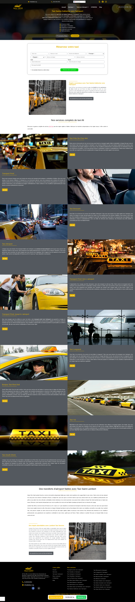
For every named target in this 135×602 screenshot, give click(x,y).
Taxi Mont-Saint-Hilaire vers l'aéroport (77, 580)
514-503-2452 (68, 597)
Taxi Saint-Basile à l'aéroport (74, 582)
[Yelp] (99, 2)
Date (32, 59)
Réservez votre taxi (55, 597)
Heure (69, 59)
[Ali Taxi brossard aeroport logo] (18, 7)
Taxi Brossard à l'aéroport (100, 570)
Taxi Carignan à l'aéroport (74, 574)
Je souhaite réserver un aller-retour (40, 69)
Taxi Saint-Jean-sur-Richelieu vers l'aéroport (78, 586)
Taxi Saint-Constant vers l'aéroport (103, 582)
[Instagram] (106, 2)
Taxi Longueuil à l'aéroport (100, 572)
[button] (79, 2)
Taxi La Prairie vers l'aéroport (75, 578)
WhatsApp (80, 597)
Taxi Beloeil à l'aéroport (100, 578)
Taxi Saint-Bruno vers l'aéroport (75, 584)
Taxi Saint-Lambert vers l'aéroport (102, 574)
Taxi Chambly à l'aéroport (74, 576)
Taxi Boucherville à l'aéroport (101, 576)
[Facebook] (103, 2)
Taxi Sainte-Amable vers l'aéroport (102, 587)
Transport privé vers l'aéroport (75, 569)
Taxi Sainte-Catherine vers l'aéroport (76, 588)
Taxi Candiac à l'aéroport (73, 571)
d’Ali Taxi (51, 126)
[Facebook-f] (33, 588)
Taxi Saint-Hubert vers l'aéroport (102, 580)
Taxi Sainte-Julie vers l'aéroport (102, 585)
